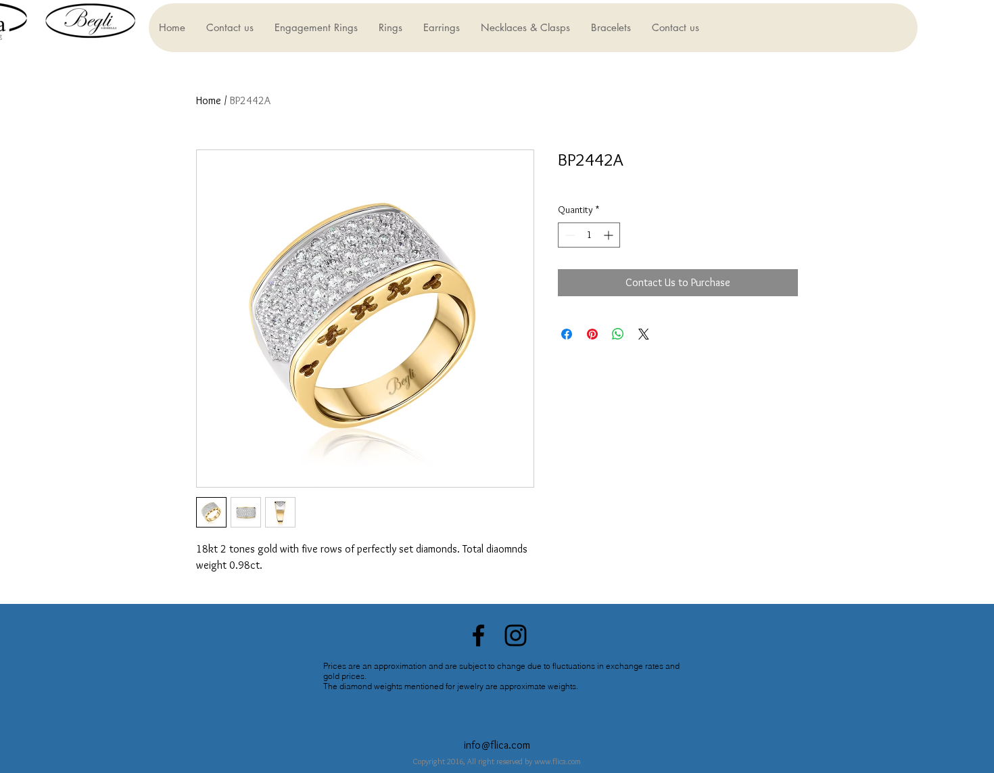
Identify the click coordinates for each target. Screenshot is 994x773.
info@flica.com (497, 745)
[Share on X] (644, 334)
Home (208, 100)
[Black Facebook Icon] (478, 635)
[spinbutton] (589, 235)
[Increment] (609, 235)
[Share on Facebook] (567, 334)
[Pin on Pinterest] (592, 334)
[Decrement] (568, 235)
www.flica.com (557, 761)
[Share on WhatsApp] (618, 334)
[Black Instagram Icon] (515, 635)
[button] (316, 27)
